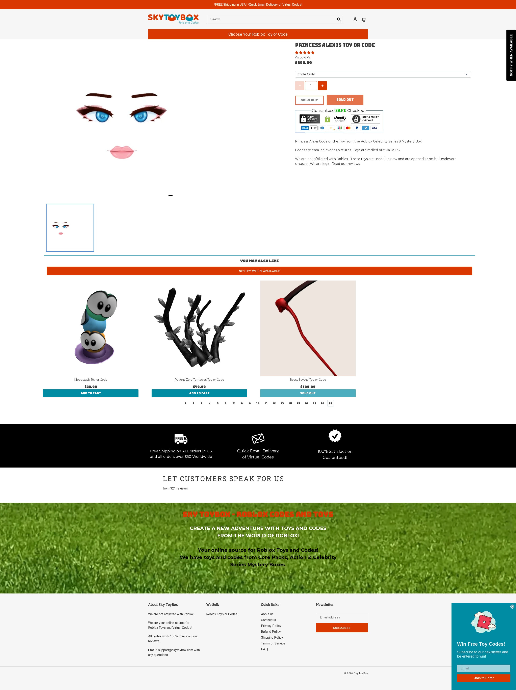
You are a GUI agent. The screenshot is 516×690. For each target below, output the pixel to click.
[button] (305, 52)
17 (314, 403)
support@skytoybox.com (175, 650)
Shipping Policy (272, 637)
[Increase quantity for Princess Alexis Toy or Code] (322, 85)
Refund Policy (271, 632)
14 (290, 403)
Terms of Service (273, 643)
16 (306, 403)
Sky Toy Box (361, 673)
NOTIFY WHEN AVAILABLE (259, 271)
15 (298, 403)
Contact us (268, 620)
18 (322, 403)
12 (274, 403)
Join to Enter (484, 678)
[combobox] (275, 19)
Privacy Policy (271, 626)
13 (282, 403)
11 (266, 403)
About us (267, 614)
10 (258, 403)
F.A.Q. (264, 649)
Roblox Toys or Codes (221, 614)
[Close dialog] (512, 607)
